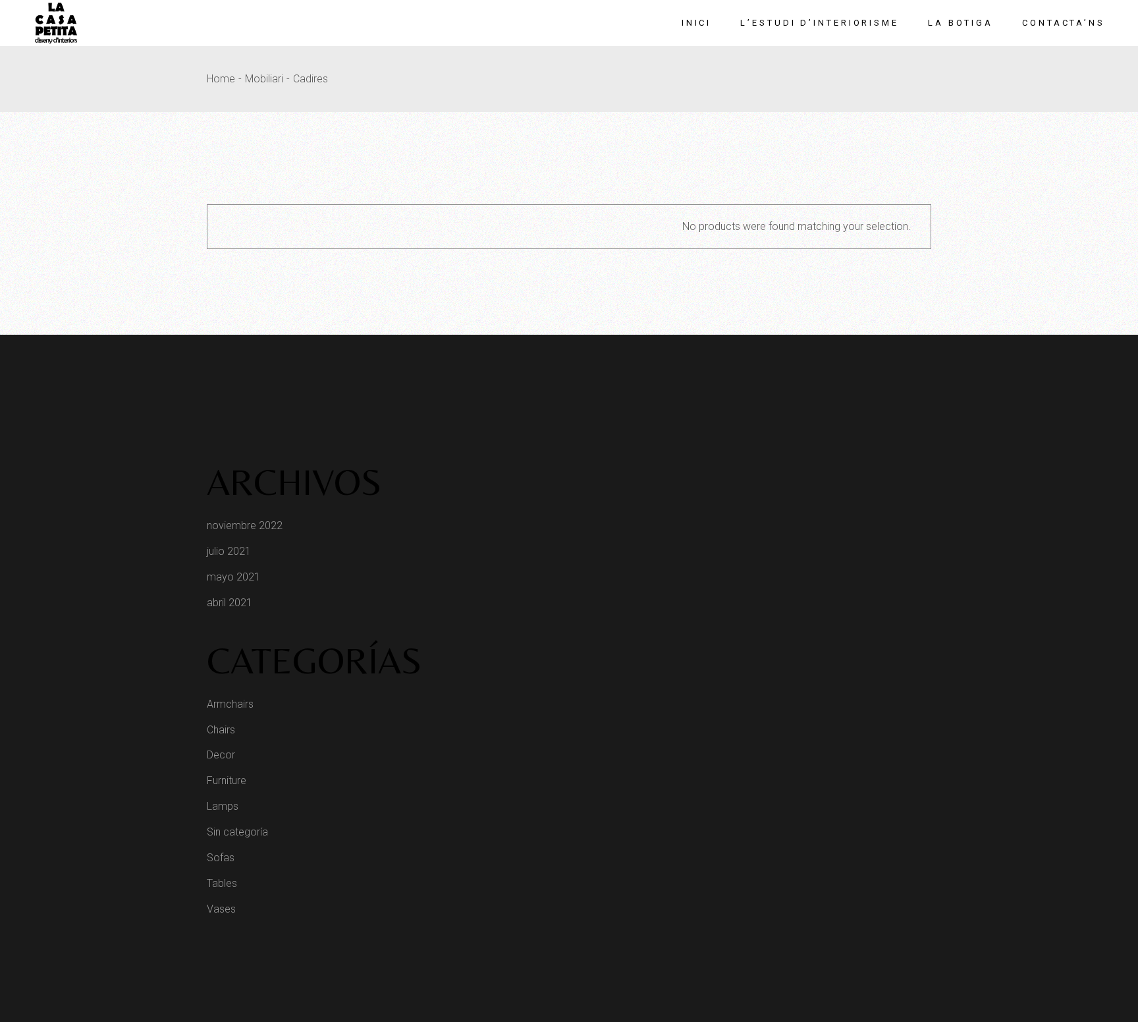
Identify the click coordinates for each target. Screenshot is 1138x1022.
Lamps (222, 806)
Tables (222, 883)
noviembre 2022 (245, 525)
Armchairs (230, 704)
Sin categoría (237, 832)
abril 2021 (229, 602)
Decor (221, 755)
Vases (221, 909)
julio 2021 (229, 551)
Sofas (220, 857)
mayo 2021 (233, 577)
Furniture (226, 780)
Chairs (221, 730)
